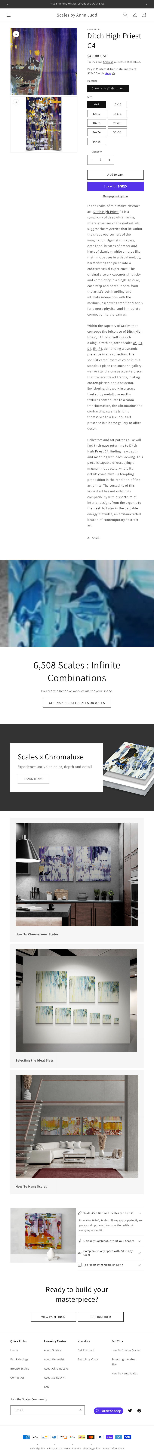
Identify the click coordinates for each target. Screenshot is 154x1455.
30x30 (117, 132)
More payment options (115, 196)
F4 (100, 348)
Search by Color (88, 1359)
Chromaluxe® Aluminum (108, 88)
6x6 (96, 104)
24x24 (97, 132)
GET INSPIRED (101, 1317)
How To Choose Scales (126, 1350)
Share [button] (96, 538)
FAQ (46, 1387)
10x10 (117, 104)
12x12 (97, 114)
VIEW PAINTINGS (53, 1317)
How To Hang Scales (125, 1373)
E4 (95, 348)
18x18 (97, 123)
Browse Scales (19, 1368)
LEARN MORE (33, 779)
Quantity (96, 151)
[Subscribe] (80, 1410)
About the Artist (54, 1359)
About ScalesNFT (55, 1377)
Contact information (113, 1448)
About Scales (52, 1350)
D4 (89, 348)
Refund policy (37, 1448)
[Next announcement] (146, 4)
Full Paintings (19, 1359)
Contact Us (17, 1377)
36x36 (97, 141)
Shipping (108, 61)
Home (14, 1350)
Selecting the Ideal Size (124, 1361)
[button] (8, 14)
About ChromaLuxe (56, 1368)
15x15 (117, 114)
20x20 (117, 123)
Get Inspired (86, 1350)
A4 (135, 343)
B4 (140, 343)
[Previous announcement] (8, 4)
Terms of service (72, 1448)
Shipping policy (91, 1448)
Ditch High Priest (106, 211)
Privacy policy (54, 1448)
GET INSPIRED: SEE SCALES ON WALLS (77, 703)
